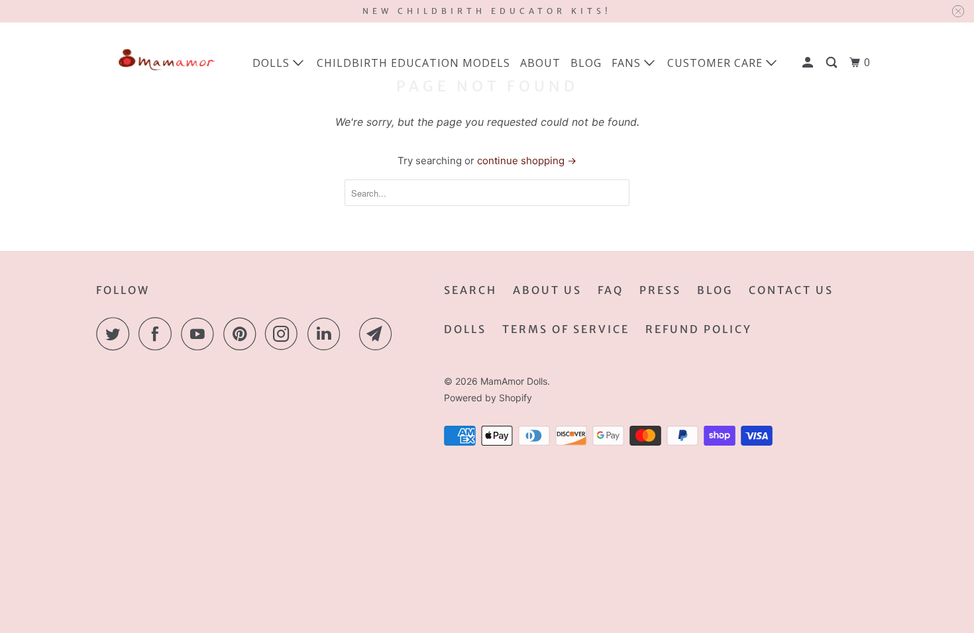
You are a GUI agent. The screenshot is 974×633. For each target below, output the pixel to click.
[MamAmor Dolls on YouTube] (201, 333)
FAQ (610, 290)
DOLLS (465, 329)
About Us (547, 290)
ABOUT (540, 63)
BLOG (586, 63)
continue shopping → (526, 160)
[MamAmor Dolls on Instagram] (285, 333)
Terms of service (565, 329)
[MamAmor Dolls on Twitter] (116, 333)
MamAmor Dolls (513, 381)
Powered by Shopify (488, 397)
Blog (715, 290)
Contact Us (791, 290)
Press (660, 290)
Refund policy (698, 329)
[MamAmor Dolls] (164, 63)
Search (470, 290)
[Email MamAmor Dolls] (379, 333)
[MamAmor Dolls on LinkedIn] (327, 333)
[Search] (833, 62)
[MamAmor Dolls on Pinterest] (242, 333)
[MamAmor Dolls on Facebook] (158, 333)
